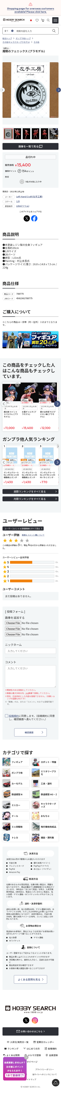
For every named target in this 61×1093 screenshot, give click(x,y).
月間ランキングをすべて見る (30, 499)
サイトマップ (30, 1079)
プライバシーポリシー (44, 1069)
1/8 (18, 201)
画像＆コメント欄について (33, 535)
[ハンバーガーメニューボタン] (55, 20)
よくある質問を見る (29, 979)
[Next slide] (58, 90)
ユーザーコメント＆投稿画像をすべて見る (22, 528)
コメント (10, 662)
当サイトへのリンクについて (44, 1074)
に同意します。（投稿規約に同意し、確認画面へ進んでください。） (32, 717)
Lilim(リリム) (22, 205)
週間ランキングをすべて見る (30, 491)
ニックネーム (13, 645)
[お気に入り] (37, 20)
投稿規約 (14, 716)
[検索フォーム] (48, 20)
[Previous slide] (2, 90)
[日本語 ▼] (31, 20)
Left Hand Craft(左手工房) (29, 196)
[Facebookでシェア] (34, 218)
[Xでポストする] (27, 218)
